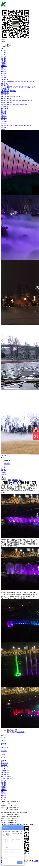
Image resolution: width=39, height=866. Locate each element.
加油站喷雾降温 (18, 87)
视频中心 (4, 110)
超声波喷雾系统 (6, 98)
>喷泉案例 (15, 480)
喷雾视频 (4, 114)
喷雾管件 (10, 125)
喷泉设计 (4, 75)
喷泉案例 (4, 118)
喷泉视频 (4, 112)
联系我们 (4, 129)
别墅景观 (31, 81)
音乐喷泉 (4, 58)
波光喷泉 (4, 62)
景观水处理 (4, 108)
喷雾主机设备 (26, 125)
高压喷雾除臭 (5, 96)
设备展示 (4, 121)
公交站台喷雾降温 (6, 87)
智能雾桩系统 (5, 106)
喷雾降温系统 (5, 85)
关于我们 (4, 50)
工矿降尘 (13, 91)
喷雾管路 (4, 125)
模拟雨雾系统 (5, 93)
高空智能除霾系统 (6, 104)
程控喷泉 (4, 60)
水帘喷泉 (4, 71)
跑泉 (2, 68)
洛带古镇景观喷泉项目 (17, 732)
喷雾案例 (4, 120)
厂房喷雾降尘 (5, 91)
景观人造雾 (4, 79)
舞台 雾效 (4, 83)
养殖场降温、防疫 (29, 87)
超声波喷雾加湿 (6, 100)
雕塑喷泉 (4, 64)
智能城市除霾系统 (6, 102)
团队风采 (4, 54)
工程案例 (4, 116)
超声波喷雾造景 (27, 100)
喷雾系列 (4, 77)
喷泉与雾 (11, 81)
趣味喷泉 (4, 69)
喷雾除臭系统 (5, 95)
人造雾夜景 (4, 81)
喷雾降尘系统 (5, 89)
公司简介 (4, 52)
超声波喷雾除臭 (15, 96)
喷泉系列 (4, 56)
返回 (20, 480)
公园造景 (17, 81)
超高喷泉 (4, 73)
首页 (2, 48)
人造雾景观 (24, 81)
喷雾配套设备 (17, 125)
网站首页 (4, 735)
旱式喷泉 (4, 66)
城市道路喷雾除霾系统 (20, 104)
